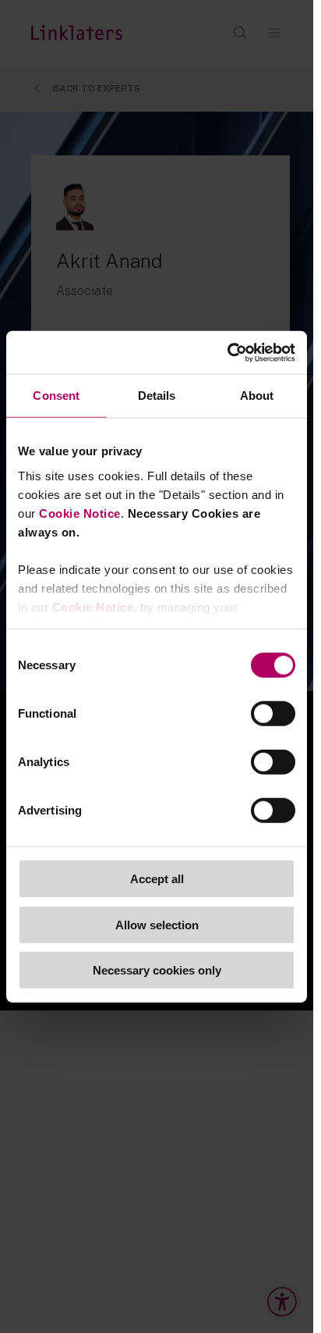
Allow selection (157, 924)
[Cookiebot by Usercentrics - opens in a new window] (227, 352)
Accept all (157, 879)
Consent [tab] (56, 395)
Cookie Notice (80, 512)
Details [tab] (157, 395)
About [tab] (257, 395)
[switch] (273, 713)
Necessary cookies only (157, 970)
